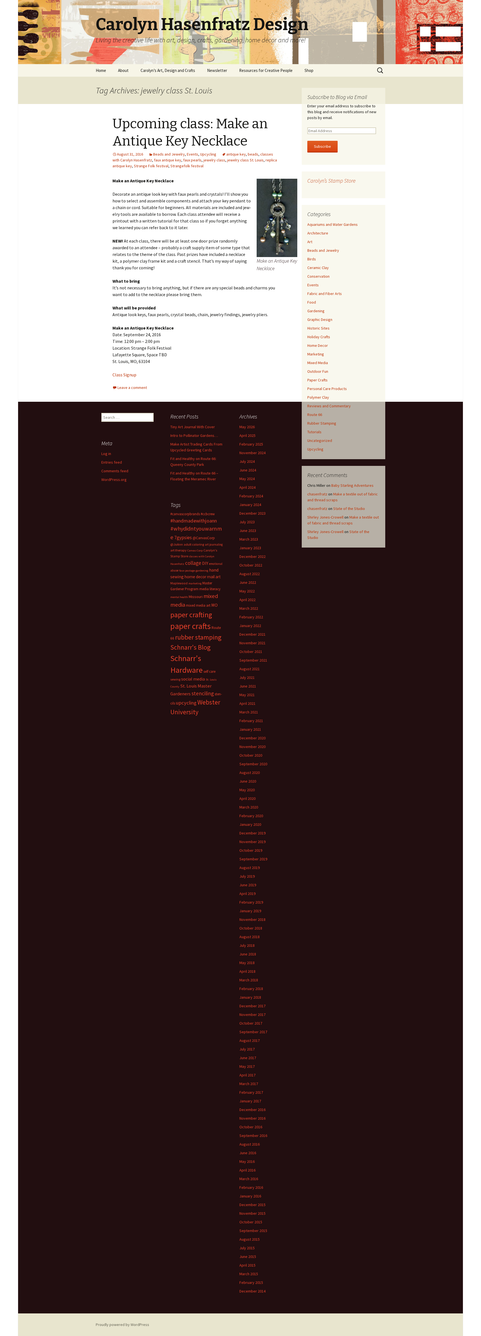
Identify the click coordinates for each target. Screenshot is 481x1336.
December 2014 (252, 1291)
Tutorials (314, 431)
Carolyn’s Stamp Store (331, 180)
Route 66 (314, 414)
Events (192, 154)
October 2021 (250, 651)
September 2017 (253, 1031)
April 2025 (247, 435)
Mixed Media (317, 362)
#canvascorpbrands (185, 514)
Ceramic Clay (318, 267)
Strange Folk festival (151, 165)
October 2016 (250, 1126)
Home (101, 70)
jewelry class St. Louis (245, 160)
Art (309, 241)
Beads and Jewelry (169, 154)
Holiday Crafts (318, 336)
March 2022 (248, 608)
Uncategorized (319, 440)
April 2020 (247, 798)
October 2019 (250, 850)
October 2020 (250, 755)
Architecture (317, 233)
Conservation (318, 276)
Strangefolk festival (186, 165)
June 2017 (247, 1057)
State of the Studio (349, 508)
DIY (205, 563)
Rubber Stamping (321, 423)
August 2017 (249, 1040)
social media (193, 679)
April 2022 (247, 599)
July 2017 (247, 1049)
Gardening (316, 310)
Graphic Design (319, 319)
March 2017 (248, 1083)
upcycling (186, 703)
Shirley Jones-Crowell (325, 517)
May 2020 (247, 789)
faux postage (187, 570)
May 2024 (247, 478)
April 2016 (247, 1170)
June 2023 (247, 530)
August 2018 (249, 936)
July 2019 (247, 876)
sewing (175, 679)
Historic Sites (318, 328)
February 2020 (251, 815)
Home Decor (317, 345)
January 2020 (250, 824)
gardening (202, 570)
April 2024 (247, 487)
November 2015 (252, 1213)
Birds (311, 259)
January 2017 (250, 1100)
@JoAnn (176, 544)
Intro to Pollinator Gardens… (194, 435)
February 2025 (251, 444)
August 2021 (249, 668)
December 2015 (252, 1204)
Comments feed (114, 470)
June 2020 (247, 781)
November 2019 (252, 841)
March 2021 (248, 712)
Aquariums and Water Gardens (332, 224)
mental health (179, 597)
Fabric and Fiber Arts (324, 293)
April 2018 (247, 971)
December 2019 (252, 833)
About (123, 70)
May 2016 (247, 1161)
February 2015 (251, 1282)
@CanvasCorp (204, 538)
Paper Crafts (317, 380)
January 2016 (250, 1196)
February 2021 (251, 720)
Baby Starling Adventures (352, 485)
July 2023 (247, 521)
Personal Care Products (327, 388)
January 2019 (250, 910)
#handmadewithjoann (193, 520)
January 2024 (250, 504)
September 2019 (253, 858)
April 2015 (247, 1265)
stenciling (203, 693)
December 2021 (252, 634)
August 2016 (249, 1144)
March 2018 (248, 979)
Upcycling (208, 154)
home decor (195, 576)
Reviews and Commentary (329, 405)
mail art (214, 576)
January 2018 (250, 997)
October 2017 (250, 1023)
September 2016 (253, 1135)
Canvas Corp (195, 550)
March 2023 (248, 539)
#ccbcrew (208, 514)
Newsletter (217, 70)
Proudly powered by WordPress (122, 1324)
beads (253, 154)
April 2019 (247, 893)
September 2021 (253, 660)
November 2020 (252, 746)
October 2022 (250, 565)
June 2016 (247, 1152)
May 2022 (247, 591)
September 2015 (253, 1230)
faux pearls (192, 160)
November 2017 (252, 1014)
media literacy (209, 589)
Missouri (196, 596)
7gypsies (183, 537)
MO (214, 605)
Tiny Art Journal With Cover (192, 426)
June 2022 (247, 582)
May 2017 (247, 1066)
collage (193, 563)
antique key (236, 154)
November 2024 (252, 452)
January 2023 (250, 547)
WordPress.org (114, 479)
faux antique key (167, 160)
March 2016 (248, 1178)
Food (311, 302)
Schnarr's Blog (190, 647)
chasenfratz (317, 494)
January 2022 (250, 625)
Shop (309, 70)
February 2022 (251, 616)
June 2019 (247, 884)
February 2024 (251, 495)
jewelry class (214, 160)
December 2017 (252, 1005)
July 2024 (247, 461)
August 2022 (249, 573)
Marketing (315, 354)
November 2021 (252, 642)
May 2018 (247, 962)
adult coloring (194, 544)
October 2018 (250, 928)
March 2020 (248, 807)
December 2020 (252, 737)
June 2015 (247, 1256)
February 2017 (251, 1092)
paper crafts (190, 626)
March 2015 (248, 1273)
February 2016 (251, 1187)
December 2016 (252, 1109)
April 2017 (247, 1075)
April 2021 (247, 703)
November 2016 (252, 1118)
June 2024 (247, 470)
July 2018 (247, 945)
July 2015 (247, 1247)
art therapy (178, 550)
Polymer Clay (318, 397)
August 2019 (249, 867)
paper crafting (191, 614)
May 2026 (247, 426)
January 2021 (250, 729)
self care (209, 671)
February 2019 (251, 902)
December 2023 (252, 513)
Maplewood (179, 583)
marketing (195, 583)
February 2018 (251, 988)
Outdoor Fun (317, 371)
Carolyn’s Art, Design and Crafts (168, 70)
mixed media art (198, 605)
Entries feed (111, 462)
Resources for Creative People (266, 70)
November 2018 (252, 919)
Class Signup (124, 374)
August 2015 (249, 1239)
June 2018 (247, 954)
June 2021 (247, 686)
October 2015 (250, 1221)
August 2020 (249, 772)
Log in (106, 453)
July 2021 (247, 677)
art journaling (214, 544)
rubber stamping (198, 637)
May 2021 (247, 694)
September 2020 (253, 763)
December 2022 (252, 556)
